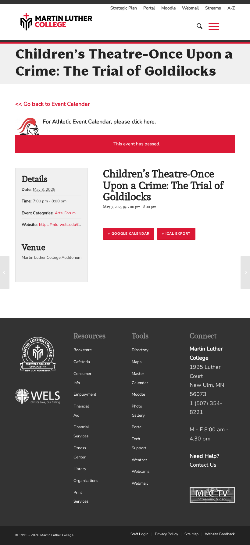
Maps (136, 362)
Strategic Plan (123, 8)
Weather (139, 460)
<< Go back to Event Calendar (52, 104)
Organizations (84, 480)
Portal (149, 8)
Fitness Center (79, 452)
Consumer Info (82, 378)
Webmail (190, 8)
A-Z (231, 8)
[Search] (196, 26)
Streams (213, 8)
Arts (58, 213)
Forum (70, 213)
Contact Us (203, 464)
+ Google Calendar (128, 233)
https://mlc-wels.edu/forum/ (64, 224)
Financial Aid (81, 411)
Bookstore (82, 350)
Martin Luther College (56, 535)
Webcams (140, 471)
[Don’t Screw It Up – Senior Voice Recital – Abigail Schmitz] (4, 272)
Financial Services (81, 431)
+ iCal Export (176, 233)
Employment (84, 394)
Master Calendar (140, 378)
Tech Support (139, 443)
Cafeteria (81, 362)
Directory (140, 350)
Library (79, 469)
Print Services (80, 497)
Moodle (168, 8)
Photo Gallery (138, 411)
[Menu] (210, 26)
